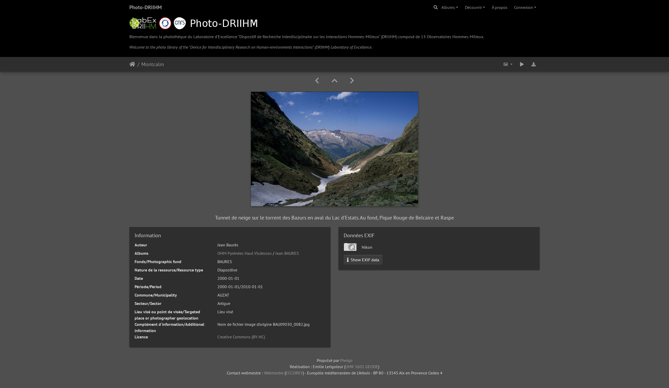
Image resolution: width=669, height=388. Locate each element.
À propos (499, 7)
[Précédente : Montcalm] (317, 80)
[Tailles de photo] (508, 64)
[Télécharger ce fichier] (534, 64)
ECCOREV (294, 372)
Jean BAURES (287, 253)
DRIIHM (389, 36)
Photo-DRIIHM (145, 7)
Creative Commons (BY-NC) (241, 336)
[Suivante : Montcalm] (352, 80)
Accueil (132, 64)
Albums (448, 7)
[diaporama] (522, 64)
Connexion (523, 7)
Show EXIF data (364, 259)
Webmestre (274, 372)
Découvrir (473, 7)
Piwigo (346, 360)
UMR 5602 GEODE (361, 366)
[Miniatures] (334, 80)
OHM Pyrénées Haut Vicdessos (244, 253)
